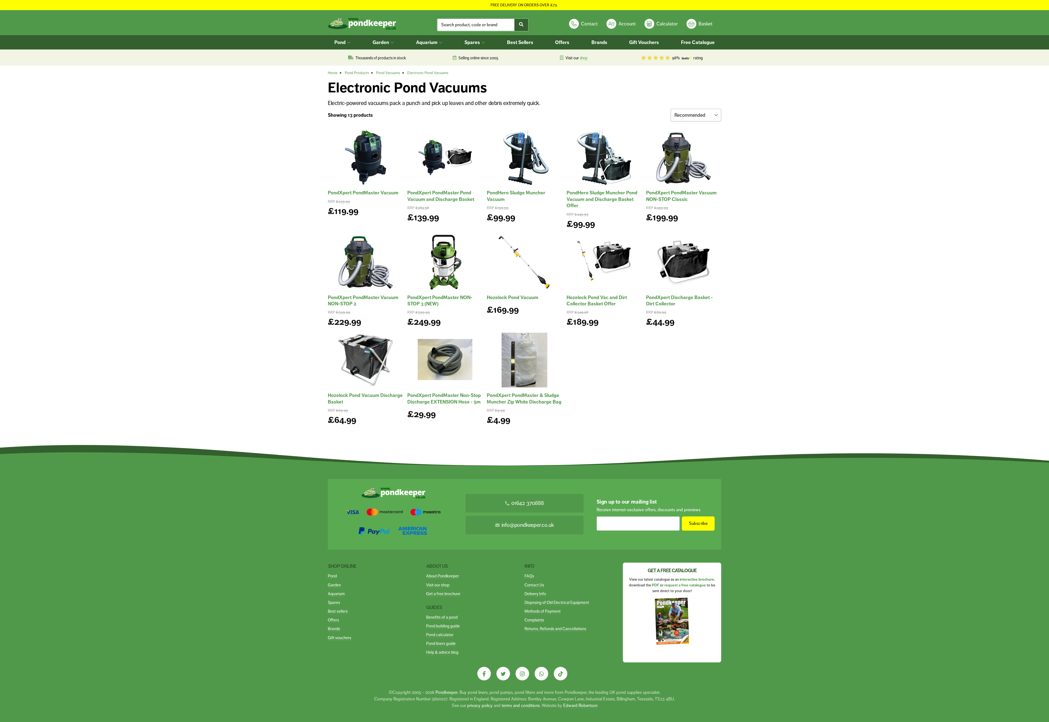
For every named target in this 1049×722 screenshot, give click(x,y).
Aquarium (427, 42)
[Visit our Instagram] (522, 673)
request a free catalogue (685, 585)
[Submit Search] (521, 25)
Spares (472, 42)
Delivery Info (535, 593)
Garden (381, 42)
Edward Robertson (580, 705)
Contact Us (534, 585)
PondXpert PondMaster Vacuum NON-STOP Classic (681, 196)
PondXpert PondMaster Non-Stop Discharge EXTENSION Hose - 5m (444, 398)
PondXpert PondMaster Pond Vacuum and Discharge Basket (440, 196)
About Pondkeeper (442, 576)
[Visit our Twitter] (503, 673)
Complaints (534, 620)
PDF (655, 585)
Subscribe (698, 523)
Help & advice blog (442, 652)
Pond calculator (439, 634)
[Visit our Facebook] (484, 673)
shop (584, 58)
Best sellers (338, 611)
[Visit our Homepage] (362, 24)
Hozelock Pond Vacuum (512, 297)
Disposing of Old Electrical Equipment (556, 602)
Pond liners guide (441, 643)
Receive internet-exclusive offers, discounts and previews (648, 509)
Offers (562, 42)
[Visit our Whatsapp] (541, 673)
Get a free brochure (443, 593)
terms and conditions (521, 705)
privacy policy (480, 705)
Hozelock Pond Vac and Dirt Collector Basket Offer (597, 300)
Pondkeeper (446, 692)
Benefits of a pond (442, 617)
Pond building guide (443, 626)
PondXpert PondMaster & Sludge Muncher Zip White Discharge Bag (524, 398)
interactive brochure (697, 579)
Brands (599, 42)
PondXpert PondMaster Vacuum (363, 193)
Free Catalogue (698, 42)
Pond (340, 42)
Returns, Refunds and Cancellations (555, 628)
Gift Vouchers (644, 42)
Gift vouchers (339, 637)
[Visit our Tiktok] (560, 673)
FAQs (529, 576)
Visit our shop (437, 585)
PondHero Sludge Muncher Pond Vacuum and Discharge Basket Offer (602, 199)
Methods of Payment (542, 611)
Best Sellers (520, 42)
